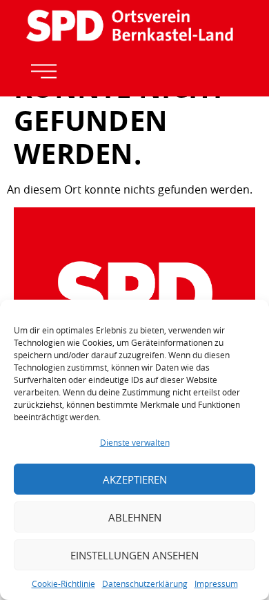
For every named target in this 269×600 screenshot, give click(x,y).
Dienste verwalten (135, 442)
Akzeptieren (135, 479)
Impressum (216, 583)
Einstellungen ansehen (134, 555)
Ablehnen (134, 517)
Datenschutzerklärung (145, 583)
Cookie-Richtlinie (63, 583)
